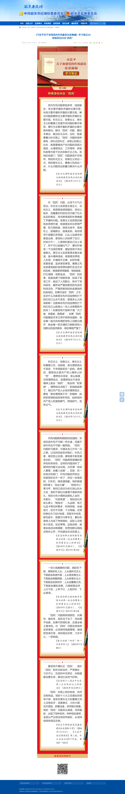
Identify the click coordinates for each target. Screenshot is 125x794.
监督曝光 (38, 23)
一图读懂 (56, 27)
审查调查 (47, 23)
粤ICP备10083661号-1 (57, 791)
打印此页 (85, 42)
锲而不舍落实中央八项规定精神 (45, 27)
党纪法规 (65, 23)
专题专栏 (84, 23)
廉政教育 (74, 23)
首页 (22, 23)
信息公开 (29, 23)
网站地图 (21, 789)
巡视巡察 (56, 23)
